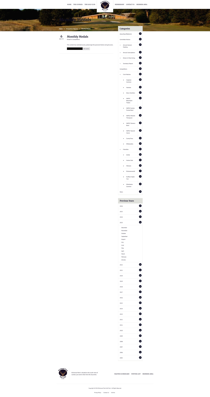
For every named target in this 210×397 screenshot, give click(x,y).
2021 (121, 270)
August (123, 239)
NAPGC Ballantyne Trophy (129, 100)
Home (69, 4)
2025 (121, 211)
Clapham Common (128, 81)
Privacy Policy (97, 392)
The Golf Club (90, 4)
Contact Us (130, 4)
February (123, 257)
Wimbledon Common (129, 185)
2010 (121, 330)
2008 (121, 341)
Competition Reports (72, 29)
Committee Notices (125, 39)
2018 (121, 287)
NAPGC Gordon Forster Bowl (130, 109)
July (122, 242)
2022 (121, 265)
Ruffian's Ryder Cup (130, 178)
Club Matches (127, 74)
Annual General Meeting (127, 46)
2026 (121, 206)
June (122, 245)
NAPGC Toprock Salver (130, 132)
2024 (121, 217)
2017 (121, 292)
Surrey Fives (129, 138)
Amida (128, 155)
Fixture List (136, 374)
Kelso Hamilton (130, 93)
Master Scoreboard (121, 374)
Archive (113, 392)
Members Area (141, 4)
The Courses (78, 4)
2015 (121, 303)
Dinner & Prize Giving (129, 58)
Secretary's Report (128, 63)
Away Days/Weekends (126, 34)
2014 (121, 308)
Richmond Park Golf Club (105, 6)
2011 (121, 325)
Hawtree (128, 87)
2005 (121, 358)
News (121, 192)
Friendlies (126, 149)
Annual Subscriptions (129, 52)
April (122, 251)
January (123, 260)
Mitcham (128, 166)
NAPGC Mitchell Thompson (130, 117)
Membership (119, 4)
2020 (121, 276)
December (124, 227)
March (123, 254)
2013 (121, 314)
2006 (121, 352)
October (123, 233)
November (124, 230)
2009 (121, 336)
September (124, 236)
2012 (121, 319)
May (122, 248)
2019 (121, 281)
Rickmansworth (130, 171)
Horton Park (129, 160)
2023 (121, 222)
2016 (121, 298)
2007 (121, 347)
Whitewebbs (129, 144)
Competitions (76, 39)
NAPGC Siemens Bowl (130, 124)
